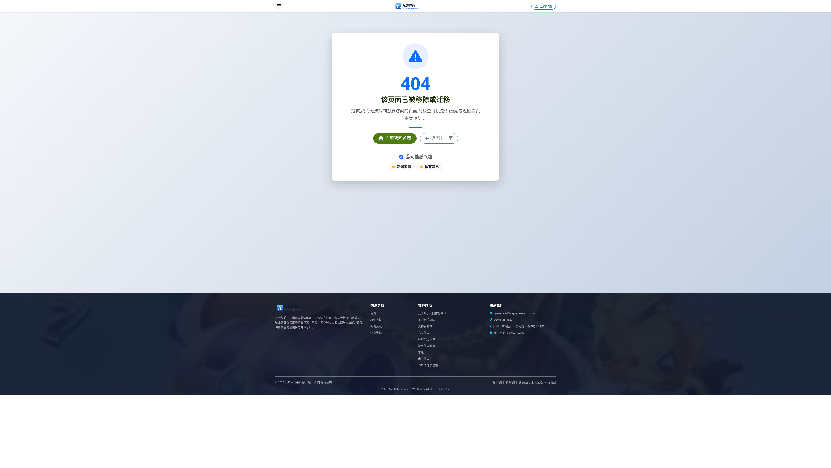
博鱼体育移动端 (428, 365)
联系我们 (511, 382)
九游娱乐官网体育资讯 (432, 313)
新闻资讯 (403, 166)
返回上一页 (442, 138)
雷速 (421, 352)
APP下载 (375, 320)
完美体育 (423, 333)
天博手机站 (425, 326)
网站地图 (550, 382)
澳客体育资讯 (426, 346)
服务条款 (537, 382)
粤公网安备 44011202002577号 (430, 389)
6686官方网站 (426, 339)
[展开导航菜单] (279, 6)
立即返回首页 (398, 138)
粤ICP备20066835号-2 (394, 389)
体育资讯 (431, 166)
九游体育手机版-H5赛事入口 (302, 382)
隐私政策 (524, 382)
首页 (373, 313)
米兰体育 (423, 359)
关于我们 (498, 382)
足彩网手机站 (426, 320)
